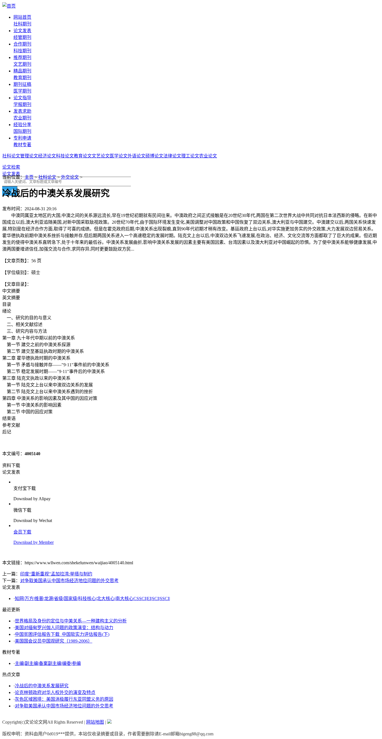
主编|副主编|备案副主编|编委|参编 (48, 663)
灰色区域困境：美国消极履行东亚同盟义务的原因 (64, 699)
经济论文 (47, 156)
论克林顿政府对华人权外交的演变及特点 (55, 692)
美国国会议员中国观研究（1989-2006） (53, 641)
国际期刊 (22, 131)
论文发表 (22, 30)
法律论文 (172, 156)
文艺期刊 (22, 64)
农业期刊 (22, 117)
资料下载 (11, 465)
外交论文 (70, 177)
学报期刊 (22, 104)
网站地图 (95, 722)
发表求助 (22, 111)
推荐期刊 (22, 57)
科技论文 (65, 156)
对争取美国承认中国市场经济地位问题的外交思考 (69, 580)
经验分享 (22, 124)
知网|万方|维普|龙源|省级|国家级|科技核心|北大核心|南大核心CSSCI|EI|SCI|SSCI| (92, 598)
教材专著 (22, 144)
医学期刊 (22, 91)
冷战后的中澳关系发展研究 (42, 685)
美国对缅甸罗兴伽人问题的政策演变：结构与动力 (64, 627)
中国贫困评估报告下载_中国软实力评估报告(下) (62, 634)
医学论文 (119, 156)
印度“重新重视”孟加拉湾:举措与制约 (56, 574)
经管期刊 (22, 37)
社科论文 (11, 156)
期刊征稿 (22, 84)
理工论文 (190, 156)
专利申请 (22, 138)
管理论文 (29, 156)
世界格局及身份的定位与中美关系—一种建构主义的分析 (71, 620)
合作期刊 (22, 44)
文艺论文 (101, 156)
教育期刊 (22, 77)
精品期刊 (22, 71)
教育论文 (83, 156)
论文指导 (22, 97)
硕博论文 (154, 156)
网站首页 (22, 17)
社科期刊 (22, 24)
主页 (29, 177)
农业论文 (208, 156)
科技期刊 (22, 50)
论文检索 (11, 167)
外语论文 (136, 156)
